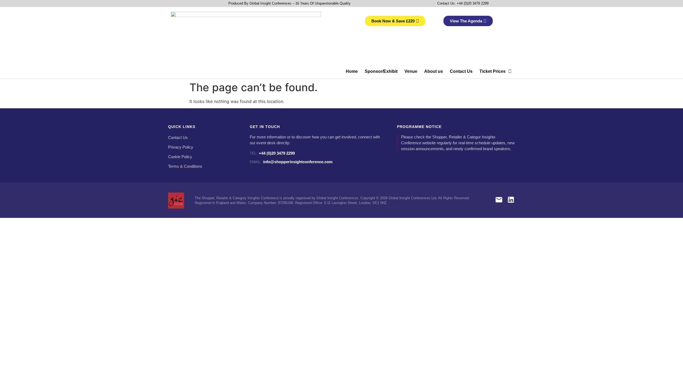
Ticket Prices (492, 71)
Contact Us (461, 71)
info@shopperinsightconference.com (291, 161)
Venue (410, 71)
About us (433, 71)
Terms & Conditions (185, 166)
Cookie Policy (180, 157)
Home (352, 71)
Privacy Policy (180, 147)
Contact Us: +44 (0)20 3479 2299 (463, 3)
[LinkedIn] (511, 201)
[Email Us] (499, 201)
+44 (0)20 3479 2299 (272, 153)
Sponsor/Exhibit (381, 71)
